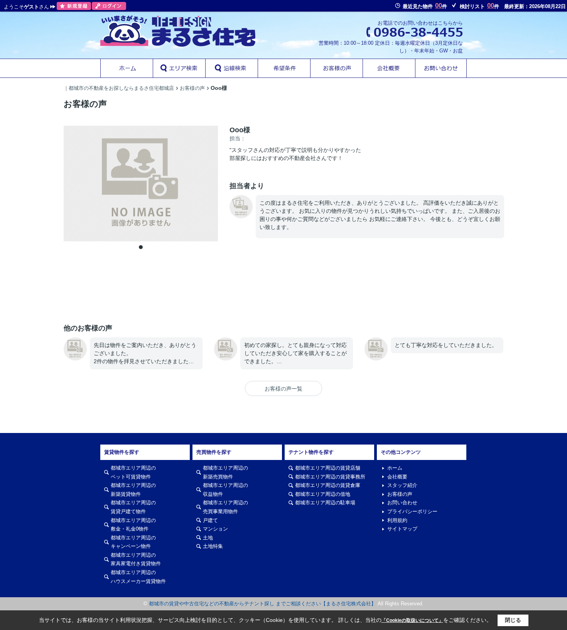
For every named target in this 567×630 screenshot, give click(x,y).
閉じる (513, 620)
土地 (208, 538)
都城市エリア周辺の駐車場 (325, 502)
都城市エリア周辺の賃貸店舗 (327, 468)
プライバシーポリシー (412, 511)
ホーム (394, 468)
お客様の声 (399, 494)
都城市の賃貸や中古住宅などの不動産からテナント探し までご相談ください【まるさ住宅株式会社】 (262, 603)
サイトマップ (402, 529)
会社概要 (397, 477)
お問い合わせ (402, 502)
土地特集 (213, 546)
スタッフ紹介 (402, 485)
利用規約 (397, 520)
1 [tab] (141, 247)
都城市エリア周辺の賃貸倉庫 (327, 485)
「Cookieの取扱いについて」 (412, 620)
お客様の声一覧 (283, 389)
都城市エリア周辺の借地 (322, 494)
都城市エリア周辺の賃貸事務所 (330, 477)
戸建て (210, 520)
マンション (215, 529)
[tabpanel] (141, 183)
